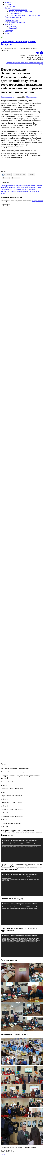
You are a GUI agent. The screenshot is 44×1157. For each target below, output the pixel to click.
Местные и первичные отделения (20, 11)
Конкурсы (8, 24)
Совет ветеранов (15, 13)
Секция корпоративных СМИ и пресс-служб (24, 15)
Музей (7, 19)
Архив (7, 33)
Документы (9, 30)
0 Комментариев (31, 97)
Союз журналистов (7, 97)
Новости (8, 2)
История (12, 6)
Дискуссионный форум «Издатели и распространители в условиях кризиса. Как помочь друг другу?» (20, 191)
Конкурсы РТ (13, 26)
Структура (8, 8)
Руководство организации (18, 10)
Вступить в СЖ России (17, 22)
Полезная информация (13, 17)
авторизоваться (37, 201)
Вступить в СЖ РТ (11, 21)
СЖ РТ (3, 1154)
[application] (22, 850)
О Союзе (8, 4)
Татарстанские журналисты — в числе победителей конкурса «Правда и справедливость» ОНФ (21, 186)
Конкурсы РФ (14, 28)
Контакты (8, 32)
